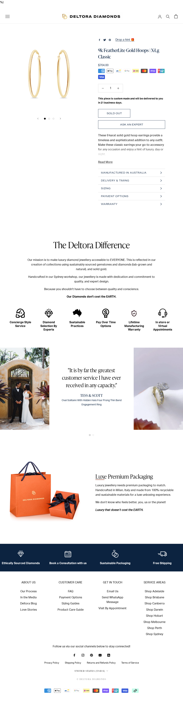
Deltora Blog (28, 603)
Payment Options (70, 597)
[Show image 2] (49, 119)
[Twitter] (104, 40)
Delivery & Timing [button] (115, 180)
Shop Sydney (154, 634)
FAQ (70, 591)
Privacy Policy (51, 663)
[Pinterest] (109, 40)
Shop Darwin (154, 609)
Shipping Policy (73, 663)
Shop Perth (154, 628)
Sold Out (114, 113)
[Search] (168, 16)
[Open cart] (176, 16)
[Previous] (37, 118)
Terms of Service (130, 663)
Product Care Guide (71, 609)
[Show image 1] (45, 119)
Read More (105, 162)
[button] (90, 435)
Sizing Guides (70, 603)
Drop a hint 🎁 (124, 39)
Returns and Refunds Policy (101, 663)
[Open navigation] (7, 16)
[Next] (60, 118)
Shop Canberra (155, 603)
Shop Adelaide (154, 591)
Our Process (28, 591)
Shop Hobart (154, 615)
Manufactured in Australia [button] (124, 172)
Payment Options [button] (114, 196)
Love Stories (28, 609)
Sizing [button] (106, 188)
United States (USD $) (90, 670)
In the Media (28, 597)
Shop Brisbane (154, 597)
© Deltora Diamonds (91, 679)
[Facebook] (99, 40)
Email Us (112, 591)
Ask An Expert (131, 124)
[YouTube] (100, 655)
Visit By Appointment (112, 608)
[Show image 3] (53, 119)
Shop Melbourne (154, 622)
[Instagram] (82, 655)
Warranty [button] (109, 204)
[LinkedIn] (108, 655)
